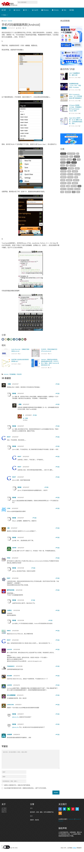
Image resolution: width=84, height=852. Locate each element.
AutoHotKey (64, 156)
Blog (71, 156)
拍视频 (63, 180)
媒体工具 (63, 174)
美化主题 (77, 189)
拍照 (76, 177)
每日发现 (63, 183)
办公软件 (63, 171)
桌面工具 (76, 180)
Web (64, 10)
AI (9, 10)
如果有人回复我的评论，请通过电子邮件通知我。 (17, 785)
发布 (31, 808)
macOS (36, 10)
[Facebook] (60, 809)
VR (67, 165)
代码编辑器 (12, 374)
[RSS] (60, 813)
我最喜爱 (63, 177)
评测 (62, 192)
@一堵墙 (25, 418)
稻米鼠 (19, 28)
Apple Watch (71, 153)
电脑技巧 (74, 183)
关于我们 (4, 808)
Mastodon (71, 819)
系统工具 (63, 189)
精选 (72, 10)
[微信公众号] (68, 809)
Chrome (56, 10)
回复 (58, 384)
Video (62, 165)
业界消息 (70, 168)
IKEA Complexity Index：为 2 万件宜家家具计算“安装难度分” (75, 96)
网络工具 (70, 189)
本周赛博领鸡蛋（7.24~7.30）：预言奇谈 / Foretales (75, 85)
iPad (78, 159)
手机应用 (19, 374)
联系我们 (4, 810)
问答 (73, 192)
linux (68, 162)
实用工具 (77, 174)
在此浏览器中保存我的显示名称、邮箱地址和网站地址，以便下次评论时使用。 (25, 788)
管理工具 (73, 186)
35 (25, 28)
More (4, 15)
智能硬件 (69, 180)
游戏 (69, 183)
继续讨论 (4, 812)
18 (50, 367)
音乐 (78, 192)
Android (17, 10)
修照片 (77, 168)
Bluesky (77, 819)
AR (78, 153)
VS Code (72, 165)
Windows (46, 10)
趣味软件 (67, 192)
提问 (31, 816)
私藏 (68, 186)
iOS (26, 10)
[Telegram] (64, 809)
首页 (4, 10)
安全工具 (70, 174)
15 (50, 353)
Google (69, 159)
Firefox (63, 159)
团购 (69, 171)
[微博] (73, 809)
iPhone (63, 162)
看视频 (63, 186)
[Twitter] (77, 809)
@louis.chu (15, 717)
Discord (60, 821)
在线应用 (74, 171)
